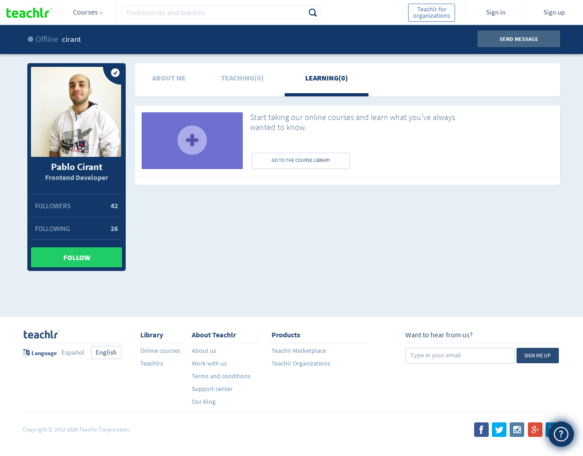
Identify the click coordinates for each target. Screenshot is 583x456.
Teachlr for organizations (431, 12)
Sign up (554, 12)
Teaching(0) (242, 77)
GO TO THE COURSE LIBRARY (300, 160)
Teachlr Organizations (300, 363)
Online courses (160, 350)
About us (204, 350)
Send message (519, 38)
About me (169, 77)
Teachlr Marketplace (298, 350)
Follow (76, 257)
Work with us (209, 363)
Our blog (203, 401)
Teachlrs (151, 363)
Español (72, 352)
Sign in (496, 12)
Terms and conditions (221, 376)
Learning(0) (326, 77)
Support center (212, 389)
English (106, 352)
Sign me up (537, 355)
